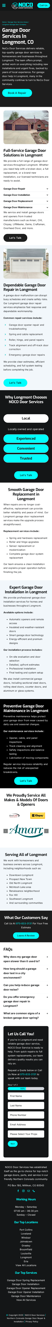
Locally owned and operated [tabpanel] (26, 429)
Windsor (26, 1237)
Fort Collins (26, 1229)
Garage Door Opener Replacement (26, 1288)
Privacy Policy (32, 1321)
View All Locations (26, 1265)
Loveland (26, 1233)
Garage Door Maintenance (26, 1296)
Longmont (26, 1257)
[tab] (26, 418)
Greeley (26, 1245)
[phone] (34, 1191)
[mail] (28, 1191)
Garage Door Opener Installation (26, 1292)
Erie (26, 1261)
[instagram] (23, 1191)
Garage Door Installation (26, 1284)
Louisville (26, 1253)
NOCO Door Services (34, 1315)
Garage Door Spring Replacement (26, 1280)
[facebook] (18, 1191)
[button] (26, 189)
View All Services (26, 1300)
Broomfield (26, 1249)
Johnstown (26, 1241)
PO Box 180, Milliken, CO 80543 (26, 1185)
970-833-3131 (24, 923)
